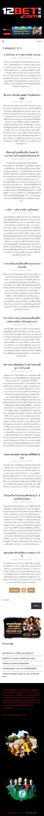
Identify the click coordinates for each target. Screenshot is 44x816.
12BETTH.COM (30, 813)
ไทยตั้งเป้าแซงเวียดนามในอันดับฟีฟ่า (15, 663)
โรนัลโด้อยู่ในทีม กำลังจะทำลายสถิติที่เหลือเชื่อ (19, 668)
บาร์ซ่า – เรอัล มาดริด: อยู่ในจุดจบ (22, 209)
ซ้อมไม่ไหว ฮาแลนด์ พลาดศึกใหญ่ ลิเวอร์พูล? (18, 658)
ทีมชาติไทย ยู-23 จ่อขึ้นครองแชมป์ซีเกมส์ (17, 653)
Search (5, 600)
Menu (39, 41)
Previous (14, 590)
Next (31, 590)
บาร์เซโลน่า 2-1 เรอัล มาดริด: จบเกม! (22, 54)
